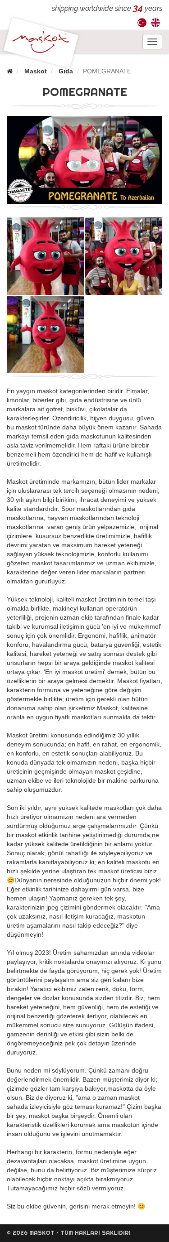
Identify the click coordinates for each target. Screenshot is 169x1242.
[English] (155, 22)
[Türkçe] (141, 22)
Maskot (35, 71)
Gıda (66, 71)
